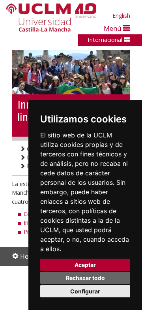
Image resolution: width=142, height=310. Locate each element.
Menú (113, 28)
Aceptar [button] (85, 264)
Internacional (106, 39)
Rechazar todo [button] (85, 277)
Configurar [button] (85, 291)
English (121, 15)
